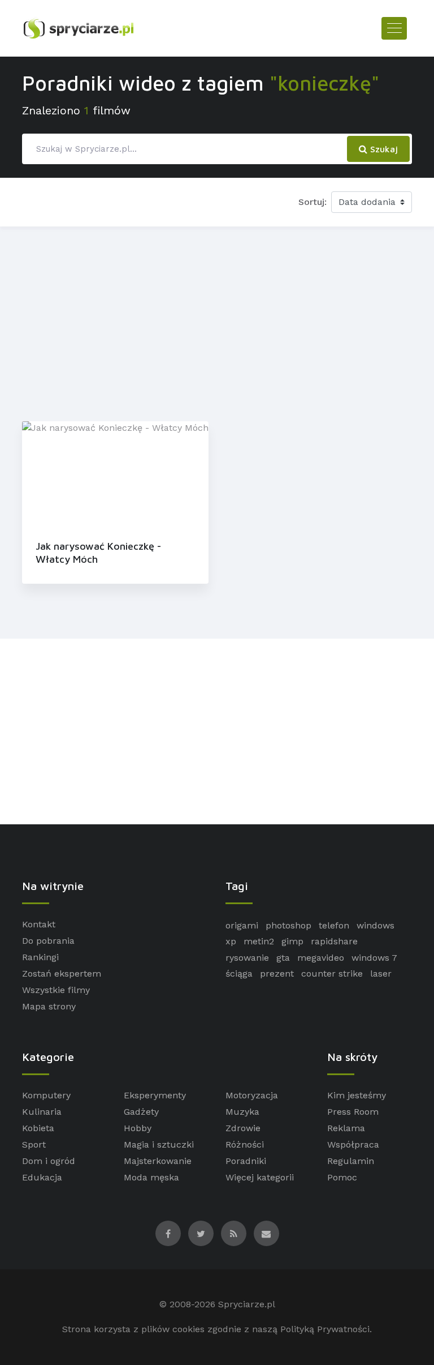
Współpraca (353, 1144)
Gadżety (141, 1111)
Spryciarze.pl (246, 1304)
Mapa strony (49, 1006)
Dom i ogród (48, 1161)
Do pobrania (48, 940)
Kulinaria (42, 1111)
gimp (292, 941)
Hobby (137, 1128)
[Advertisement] (217, 321)
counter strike (332, 973)
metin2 (259, 941)
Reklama (346, 1128)
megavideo (320, 957)
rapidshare (334, 941)
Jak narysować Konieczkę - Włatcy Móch (98, 552)
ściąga (239, 973)
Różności (244, 1144)
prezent (277, 973)
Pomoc (342, 1177)
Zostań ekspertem (61, 973)
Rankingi (40, 957)
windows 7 (374, 957)
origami (241, 925)
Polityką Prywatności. (326, 1329)
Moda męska (151, 1177)
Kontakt (38, 924)
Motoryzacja (251, 1095)
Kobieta (38, 1128)
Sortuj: (312, 201)
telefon (334, 925)
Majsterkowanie (158, 1161)
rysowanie (247, 957)
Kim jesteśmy (356, 1095)
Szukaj (382, 149)
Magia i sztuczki (159, 1144)
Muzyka (242, 1111)
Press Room (353, 1111)
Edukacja (42, 1177)
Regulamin (350, 1161)
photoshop (288, 925)
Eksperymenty (155, 1095)
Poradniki (245, 1161)
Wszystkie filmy (56, 990)
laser (381, 973)
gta (283, 957)
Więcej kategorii (259, 1177)
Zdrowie (243, 1128)
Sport (34, 1144)
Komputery (46, 1095)
